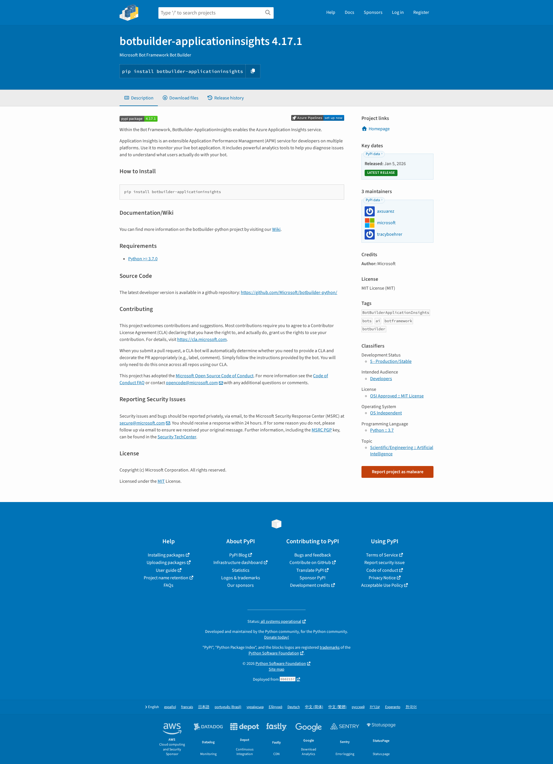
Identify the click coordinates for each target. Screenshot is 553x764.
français (187, 707)
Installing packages (166, 555)
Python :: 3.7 (382, 430)
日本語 (203, 707)
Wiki (276, 229)
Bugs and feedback (312, 555)
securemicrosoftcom (142, 423)
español (170, 707)
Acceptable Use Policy (382, 585)
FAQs (168, 585)
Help (330, 12)
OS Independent (386, 413)
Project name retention (166, 578)
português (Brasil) (228, 707)
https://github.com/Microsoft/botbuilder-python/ (289, 292)
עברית (375, 707)
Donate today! (276, 637)
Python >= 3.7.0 (143, 259)
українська (255, 707)
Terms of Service (382, 555)
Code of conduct (382, 570)
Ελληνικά (275, 707)
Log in (398, 12)
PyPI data (373, 153)
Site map (276, 669)
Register (421, 12)
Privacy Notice (382, 578)
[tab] (139, 98)
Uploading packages (166, 562)
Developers (381, 379)
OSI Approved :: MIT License (397, 396)
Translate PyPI (310, 570)
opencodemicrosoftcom (192, 383)
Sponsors (373, 12)
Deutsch (293, 707)
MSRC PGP (322, 430)
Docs (349, 12)
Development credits (310, 585)
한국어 (411, 707)
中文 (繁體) (337, 707)
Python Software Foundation (274, 653)
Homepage (379, 129)
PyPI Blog (238, 555)
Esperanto (392, 707)
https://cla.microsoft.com (202, 339)
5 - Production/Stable (391, 361)
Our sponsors (240, 585)
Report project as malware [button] (397, 472)
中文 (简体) (314, 707)
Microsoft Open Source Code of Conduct (214, 376)
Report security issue (384, 562)
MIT (161, 481)
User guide (166, 570)
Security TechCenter (177, 437)
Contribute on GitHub (310, 562)
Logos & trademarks (240, 578)
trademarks (330, 647)
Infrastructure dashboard (238, 562)
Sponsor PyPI (312, 578)
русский (358, 707)
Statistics (240, 570)
